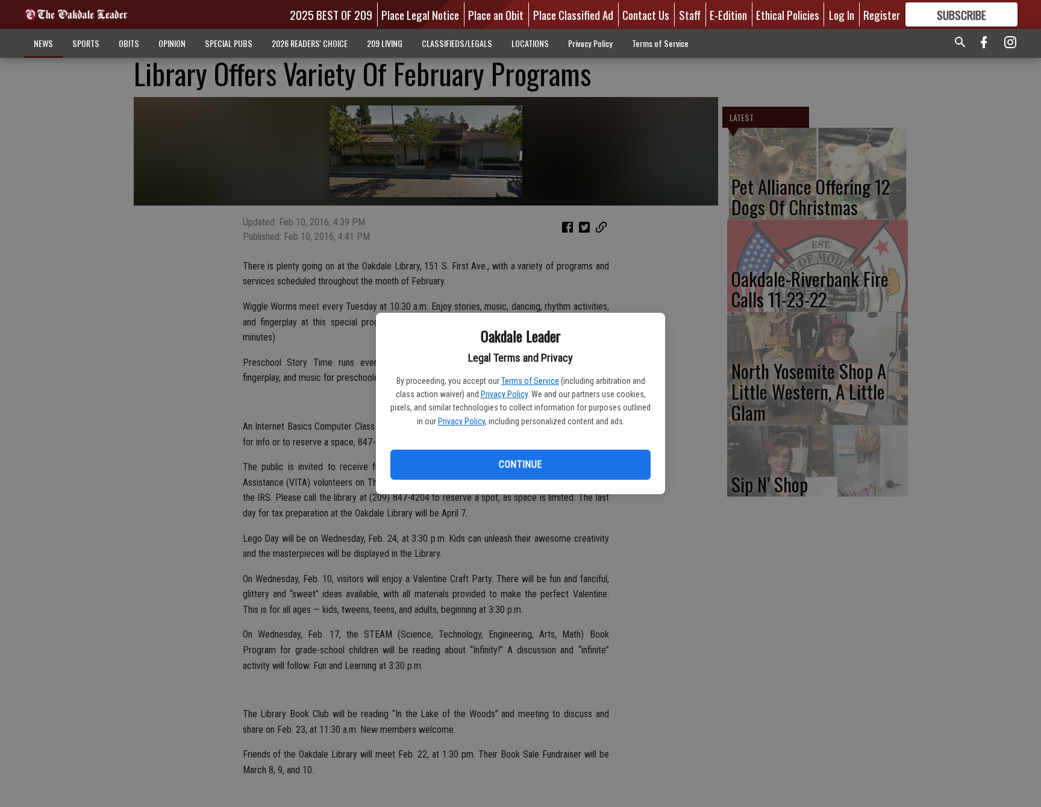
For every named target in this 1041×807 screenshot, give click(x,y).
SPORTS (85, 43)
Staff (690, 14)
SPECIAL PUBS (228, 43)
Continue (520, 464)
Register (881, 14)
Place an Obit (496, 14)
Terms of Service (530, 381)
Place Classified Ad (573, 14)
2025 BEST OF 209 (331, 14)
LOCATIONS (530, 43)
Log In (841, 14)
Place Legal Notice (420, 14)
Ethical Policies (787, 14)
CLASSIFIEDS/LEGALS (457, 43)
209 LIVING (384, 43)
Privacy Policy (504, 394)
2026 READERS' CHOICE (310, 43)
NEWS (43, 43)
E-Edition (728, 14)
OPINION (172, 43)
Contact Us (645, 14)
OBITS (129, 43)
